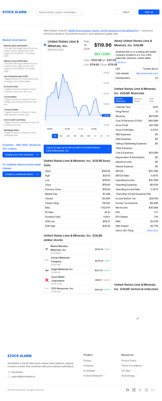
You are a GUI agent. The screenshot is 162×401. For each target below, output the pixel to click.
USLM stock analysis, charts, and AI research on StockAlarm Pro (103, 30)
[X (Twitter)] (140, 390)
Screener (88, 365)
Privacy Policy (129, 360)
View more (152, 230)
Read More (121, 62)
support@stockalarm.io (23, 376)
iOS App (126, 370)
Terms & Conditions (132, 365)
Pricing (87, 360)
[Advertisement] (136, 257)
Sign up (149, 12)
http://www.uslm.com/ (147, 73)
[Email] (152, 390)
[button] (22, 50)
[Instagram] (146, 390)
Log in (126, 12)
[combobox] (60, 12)
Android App (128, 375)
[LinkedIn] (133, 390)
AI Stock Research (93, 375)
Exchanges (89, 370)
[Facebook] (127, 390)
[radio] (55, 136)
